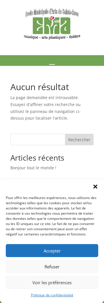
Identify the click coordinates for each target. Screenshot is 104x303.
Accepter (52, 251)
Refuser (52, 266)
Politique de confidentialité (52, 295)
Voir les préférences (52, 282)
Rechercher (79, 139)
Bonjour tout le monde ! (33, 167)
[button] (95, 186)
